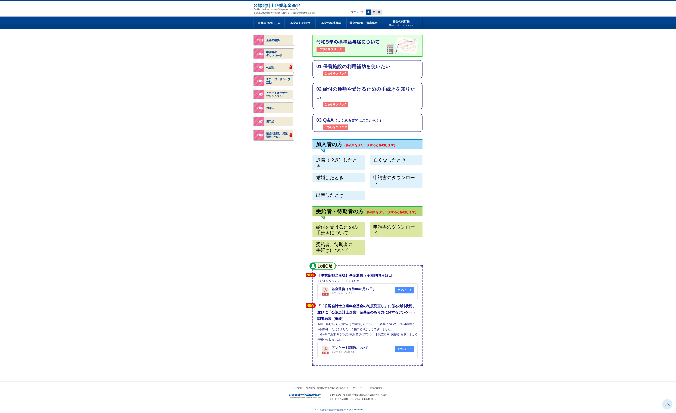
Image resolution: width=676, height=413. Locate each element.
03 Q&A (349, 123)
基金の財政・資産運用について (277, 135)
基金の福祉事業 (331, 22)
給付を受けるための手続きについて (337, 229)
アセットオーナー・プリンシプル (278, 94)
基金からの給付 (300, 22)
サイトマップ (359, 387)
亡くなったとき (389, 160)
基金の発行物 (401, 23)
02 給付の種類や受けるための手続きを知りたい (365, 96)
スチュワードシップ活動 (278, 81)
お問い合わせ (376, 387)
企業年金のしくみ (269, 22)
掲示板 (270, 121)
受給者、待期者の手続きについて (334, 247)
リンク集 (298, 387)
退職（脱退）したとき (336, 162)
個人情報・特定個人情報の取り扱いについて (327, 387)
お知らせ (322, 266)
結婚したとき (330, 177)
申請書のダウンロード (394, 180)
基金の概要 (273, 40)
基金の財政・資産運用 (363, 22)
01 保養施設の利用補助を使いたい (353, 69)
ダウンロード (404, 290)
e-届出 (270, 67)
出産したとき (330, 195)
